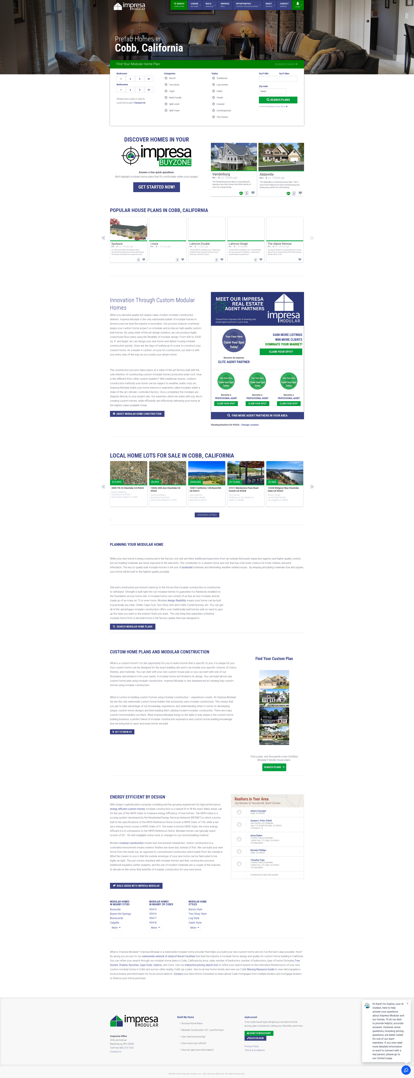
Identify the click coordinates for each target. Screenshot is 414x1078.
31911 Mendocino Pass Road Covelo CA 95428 (243, 489)
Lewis (154, 243)
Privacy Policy (252, 1046)
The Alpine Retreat (280, 243)
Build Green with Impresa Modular (138, 885)
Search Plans (280, 100)
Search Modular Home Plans (134, 626)
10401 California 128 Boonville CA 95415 (205, 489)
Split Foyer (174, 110)
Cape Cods (146, 965)
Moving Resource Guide (260, 969)
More (115, 927)
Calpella (114, 922)
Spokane (117, 243)
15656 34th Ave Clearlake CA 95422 (165, 489)
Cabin (219, 91)
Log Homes (222, 84)
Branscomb (116, 918)
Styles (215, 73)
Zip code (263, 86)
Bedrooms (122, 73)
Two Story (174, 84)
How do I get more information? (198, 1050)
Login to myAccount (260, 1033)
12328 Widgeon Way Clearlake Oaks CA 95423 (283, 489)
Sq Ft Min (264, 73)
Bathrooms (122, 84)
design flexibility (177, 600)
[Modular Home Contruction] (129, 7)
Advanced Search (285, 64)
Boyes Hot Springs (120, 913)
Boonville (115, 909)
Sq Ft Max (284, 73)
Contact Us (115, 1051)
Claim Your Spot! (281, 352)
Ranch (172, 78)
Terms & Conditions (255, 1050)
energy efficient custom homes (127, 808)
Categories (169, 73)
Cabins (157, 965)
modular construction (131, 843)
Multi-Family (175, 97)
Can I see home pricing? (194, 1036)
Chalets (123, 965)
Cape (171, 91)
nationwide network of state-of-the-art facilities (168, 956)
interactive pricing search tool (201, 965)
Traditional (222, 78)
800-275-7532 (127, 1047)
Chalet (220, 97)
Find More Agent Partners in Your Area (260, 415)
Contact (178, 973)
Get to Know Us (123, 732)
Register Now (256, 1038)
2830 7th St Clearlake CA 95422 (127, 488)
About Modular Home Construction (138, 413)
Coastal (220, 104)
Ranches (134, 965)
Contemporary (224, 110)
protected (187, 567)
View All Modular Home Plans (273, 107)
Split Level (174, 104)
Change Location (250, 424)
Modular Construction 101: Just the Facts (203, 1030)
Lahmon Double (200, 243)
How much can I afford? (194, 1043)
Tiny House (222, 117)
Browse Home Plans (192, 1023)
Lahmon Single (238, 243)
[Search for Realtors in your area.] (257, 309)
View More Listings (207, 515)
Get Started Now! (156, 187)
